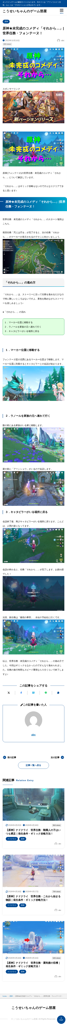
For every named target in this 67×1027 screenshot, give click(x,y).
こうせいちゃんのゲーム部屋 (25, 11)
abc (33, 734)
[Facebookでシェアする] (21, 693)
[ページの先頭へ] (61, 1019)
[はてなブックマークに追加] (33, 693)
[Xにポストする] (9, 693)
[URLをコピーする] (58, 693)
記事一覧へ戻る (33, 765)
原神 (6, 21)
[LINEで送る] (46, 693)
